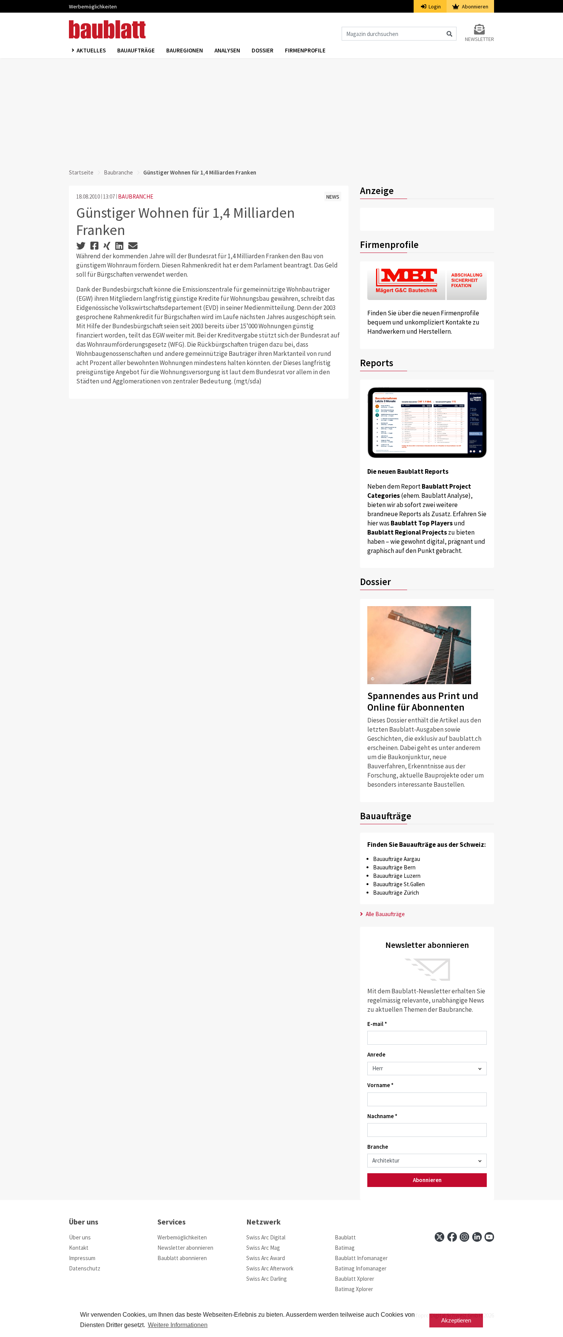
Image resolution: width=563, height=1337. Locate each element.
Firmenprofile (305, 50)
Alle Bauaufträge (385, 914)
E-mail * (377, 1023)
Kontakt (78, 1247)
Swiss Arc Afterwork (269, 1268)
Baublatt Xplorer (354, 1278)
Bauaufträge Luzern (397, 875)
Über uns (80, 1237)
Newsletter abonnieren (185, 1247)
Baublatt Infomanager (361, 1258)
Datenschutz (84, 1268)
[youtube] (489, 1237)
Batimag (345, 1247)
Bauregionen (184, 50)
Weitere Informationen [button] (178, 1325)
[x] (439, 1237)
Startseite (81, 172)
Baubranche (118, 172)
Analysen (227, 50)
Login (434, 6)
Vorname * (380, 1085)
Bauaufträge (136, 50)
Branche (377, 1146)
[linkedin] (477, 1237)
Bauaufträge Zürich (396, 892)
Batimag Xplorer (354, 1289)
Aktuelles (91, 50)
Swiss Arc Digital (265, 1237)
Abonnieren (474, 6)
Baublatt (345, 1237)
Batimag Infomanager (360, 1268)
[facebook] (452, 1237)
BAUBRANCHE (135, 196)
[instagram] (464, 1237)
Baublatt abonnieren (182, 1258)
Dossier (262, 50)
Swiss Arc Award (265, 1258)
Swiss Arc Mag (263, 1247)
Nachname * (382, 1116)
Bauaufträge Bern (394, 867)
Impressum (82, 1258)
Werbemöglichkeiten (93, 6)
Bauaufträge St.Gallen (399, 884)
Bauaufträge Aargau (396, 859)
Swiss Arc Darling (266, 1278)
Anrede (376, 1054)
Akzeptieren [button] (456, 1320)
